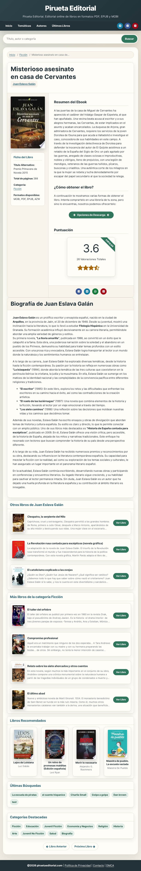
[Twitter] (120, 26)
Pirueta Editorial (70, 8)
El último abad (36, 693)
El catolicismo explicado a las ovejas (50, 569)
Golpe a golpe (100, 794)
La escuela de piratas (24, 794)
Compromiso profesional (42, 638)
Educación (32, 826)
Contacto (98, 865)
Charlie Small (78, 794)
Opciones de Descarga (91, 215)
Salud (53, 833)
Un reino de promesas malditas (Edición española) (55, 765)
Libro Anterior (58, 846)
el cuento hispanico (53, 794)
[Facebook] (127, 26)
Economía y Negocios (80, 826)
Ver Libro (121, 522)
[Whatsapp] (95, 291)
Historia (118, 826)
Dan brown (119, 794)
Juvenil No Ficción (33, 833)
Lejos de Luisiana (23, 762)
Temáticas (24, 25)
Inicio (9, 25)
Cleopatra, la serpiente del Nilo (46, 516)
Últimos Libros (61, 25)
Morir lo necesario (86, 762)
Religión (103, 826)
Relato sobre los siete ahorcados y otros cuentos (57, 666)
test (14, 801)
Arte (14, 833)
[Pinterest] (135, 26)
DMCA (110, 865)
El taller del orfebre (39, 609)
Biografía (67, 833)
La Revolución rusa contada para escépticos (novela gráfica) (65, 543)
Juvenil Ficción (53, 826)
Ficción (23, 54)
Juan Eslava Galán (24, 84)
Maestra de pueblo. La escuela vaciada (117, 762)
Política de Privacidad (78, 865)
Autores (41, 25)
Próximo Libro (83, 846)
